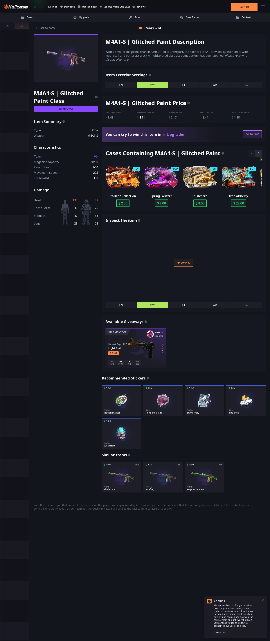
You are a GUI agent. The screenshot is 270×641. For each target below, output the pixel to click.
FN (121, 84)
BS (246, 84)
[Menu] (263, 7)
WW (215, 84)
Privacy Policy (242, 619)
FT (183, 84)
